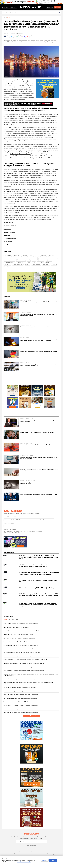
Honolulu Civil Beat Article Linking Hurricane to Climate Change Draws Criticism (21, 694)
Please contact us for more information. (12, 532)
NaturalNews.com (8, 245)
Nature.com (7, 235)
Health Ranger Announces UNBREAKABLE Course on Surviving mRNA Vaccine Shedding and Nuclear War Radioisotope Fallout (39, 573)
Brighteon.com (7, 229)
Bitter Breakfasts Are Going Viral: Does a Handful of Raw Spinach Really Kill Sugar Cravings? (24, 663)
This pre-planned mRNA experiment (18, 120)
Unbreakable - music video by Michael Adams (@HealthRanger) (37, 588)
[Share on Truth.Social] (24, 36)
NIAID (19, 42)
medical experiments (9, 262)
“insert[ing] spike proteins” (25, 173)
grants (27, 41)
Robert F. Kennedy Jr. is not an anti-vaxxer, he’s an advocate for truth (37, 432)
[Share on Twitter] (11, 36)
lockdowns (44, 41)
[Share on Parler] (21, 36)
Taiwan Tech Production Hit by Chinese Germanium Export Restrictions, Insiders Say (22, 679)
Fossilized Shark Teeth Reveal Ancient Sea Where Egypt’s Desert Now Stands (21, 712)
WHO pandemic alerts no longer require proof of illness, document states (20, 687)
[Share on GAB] (18, 36)
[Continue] (45, 841)
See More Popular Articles (31, 715)
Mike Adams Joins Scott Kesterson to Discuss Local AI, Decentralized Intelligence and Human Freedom (35, 565)
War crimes (16, 44)
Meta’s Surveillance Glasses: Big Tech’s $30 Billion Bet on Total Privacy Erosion (21, 623)
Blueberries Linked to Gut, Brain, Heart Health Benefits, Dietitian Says (19, 709)
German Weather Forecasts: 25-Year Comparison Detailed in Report (18, 667)
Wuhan (20, 44)
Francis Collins (15, 41)
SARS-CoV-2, (50, 180)
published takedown (44, 42)
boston (25, 40)
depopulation (53, 40)
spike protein (11, 44)
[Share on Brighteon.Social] (5, 36)
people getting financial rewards (14, 84)
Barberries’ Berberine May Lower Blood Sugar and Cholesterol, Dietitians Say (20, 691)
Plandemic (32, 42)
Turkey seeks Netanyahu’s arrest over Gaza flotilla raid (15, 641)
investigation (37, 41)
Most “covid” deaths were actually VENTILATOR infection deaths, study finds (38, 301)
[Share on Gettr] (27, 36)
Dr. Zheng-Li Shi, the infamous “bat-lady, (20, 154)
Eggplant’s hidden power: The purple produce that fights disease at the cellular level (22, 630)
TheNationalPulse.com (10, 238)
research (51, 42)
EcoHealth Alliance (8, 41)
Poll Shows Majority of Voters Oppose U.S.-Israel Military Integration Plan (20, 656)
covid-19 (37, 40)
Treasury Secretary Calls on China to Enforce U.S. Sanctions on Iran (18, 701)
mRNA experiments (13, 42)
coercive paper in (37, 182)
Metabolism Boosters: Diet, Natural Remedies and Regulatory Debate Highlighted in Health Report (25, 659)
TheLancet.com (8, 241)
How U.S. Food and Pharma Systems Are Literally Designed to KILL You (19, 638)
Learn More (44, 860)
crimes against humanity (45, 40)
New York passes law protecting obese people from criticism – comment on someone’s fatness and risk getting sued (38, 327)
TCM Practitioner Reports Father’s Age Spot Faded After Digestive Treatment (20, 698)
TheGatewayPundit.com (10, 226)
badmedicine (15, 40)
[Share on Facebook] (8, 36)
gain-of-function (22, 41)
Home (5, 17)
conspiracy (33, 40)
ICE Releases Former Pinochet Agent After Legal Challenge (16, 627)
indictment (31, 41)
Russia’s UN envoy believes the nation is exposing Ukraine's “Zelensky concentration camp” (24, 670)
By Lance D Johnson (9, 33)
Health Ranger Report (9, 552)
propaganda (37, 42)
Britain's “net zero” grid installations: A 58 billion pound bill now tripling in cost (21, 705)
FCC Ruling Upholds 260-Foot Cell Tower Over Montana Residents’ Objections (21, 648)
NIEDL (22, 42)
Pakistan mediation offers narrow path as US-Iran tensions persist (18, 634)
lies (41, 41)
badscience (21, 40)
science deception (36, 264)
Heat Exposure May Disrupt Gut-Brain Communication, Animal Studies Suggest (21, 645)
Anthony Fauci (9, 40)
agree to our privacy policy (24, 862)
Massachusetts (50, 41)
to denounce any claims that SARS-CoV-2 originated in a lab (22, 191)
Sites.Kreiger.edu (8, 232)
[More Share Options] (31, 36)
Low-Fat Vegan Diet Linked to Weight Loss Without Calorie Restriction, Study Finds (22, 652)
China (8, 17)
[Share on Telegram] (14, 36)
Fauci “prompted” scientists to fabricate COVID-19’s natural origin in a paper (38, 494)
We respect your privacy (31, 845)
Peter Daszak (26, 42)
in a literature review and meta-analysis (44, 137)
